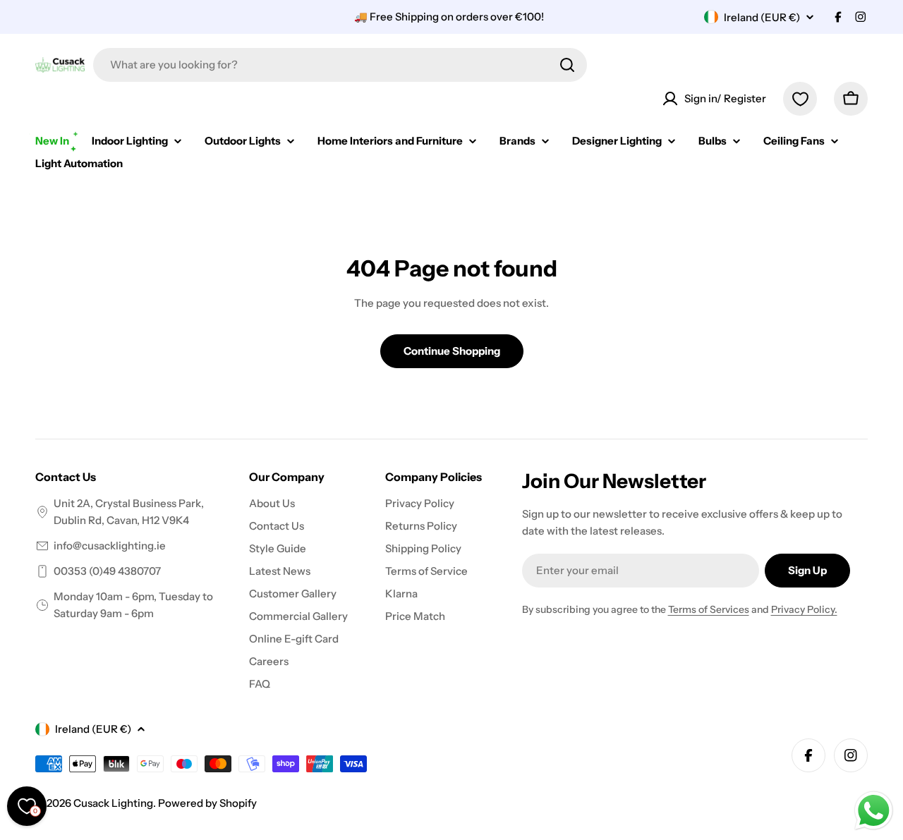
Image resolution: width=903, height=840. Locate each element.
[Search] (567, 64)
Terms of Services (708, 609)
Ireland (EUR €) (762, 17)
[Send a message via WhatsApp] (874, 811)
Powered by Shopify (207, 803)
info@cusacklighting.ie (110, 545)
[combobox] (340, 65)
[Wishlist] (800, 99)
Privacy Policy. (804, 609)
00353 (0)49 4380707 (107, 571)
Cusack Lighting (113, 803)
